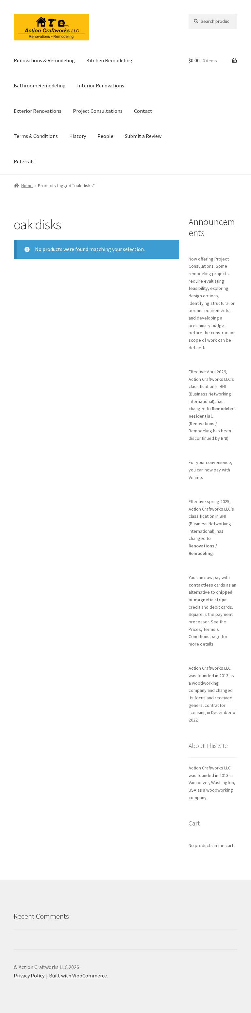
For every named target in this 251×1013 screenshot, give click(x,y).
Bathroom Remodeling (40, 85)
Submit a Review (143, 136)
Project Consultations (98, 111)
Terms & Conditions (36, 136)
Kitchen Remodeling (109, 60)
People (105, 136)
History (77, 136)
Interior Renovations (100, 85)
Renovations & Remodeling (44, 60)
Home (27, 185)
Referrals (24, 161)
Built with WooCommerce (78, 975)
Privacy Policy (29, 975)
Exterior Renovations (37, 111)
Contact (143, 111)
